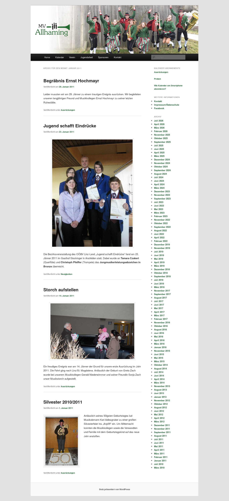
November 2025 (162, 134)
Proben (157, 78)
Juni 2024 (159, 180)
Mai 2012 (158, 414)
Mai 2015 (158, 357)
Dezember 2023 (162, 191)
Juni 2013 (159, 393)
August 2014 (160, 368)
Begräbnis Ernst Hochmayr (71, 80)
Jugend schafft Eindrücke (69, 126)
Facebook (159, 108)
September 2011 (162, 432)
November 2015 (162, 350)
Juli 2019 (158, 251)
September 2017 (162, 294)
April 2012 (159, 418)
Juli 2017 (158, 301)
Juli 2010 (158, 464)
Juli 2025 (158, 145)
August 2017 (160, 297)
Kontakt (117, 57)
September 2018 (162, 276)
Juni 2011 (159, 442)
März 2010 (159, 467)
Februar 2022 (160, 241)
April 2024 (159, 184)
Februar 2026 (160, 131)
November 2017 (162, 290)
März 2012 (159, 421)
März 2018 (159, 287)
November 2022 (162, 219)
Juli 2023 (158, 202)
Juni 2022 (159, 233)
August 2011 (160, 435)
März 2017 (159, 315)
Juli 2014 (158, 372)
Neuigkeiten (66, 274)
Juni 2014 (159, 375)
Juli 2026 (158, 120)
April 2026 (159, 124)
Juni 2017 (159, 304)
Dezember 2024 (162, 159)
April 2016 (159, 340)
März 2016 (159, 343)
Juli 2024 (158, 177)
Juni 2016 (159, 333)
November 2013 (162, 386)
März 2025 (159, 156)
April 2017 (159, 311)
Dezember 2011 (162, 425)
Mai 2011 (158, 446)
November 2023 (162, 194)
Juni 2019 (159, 255)
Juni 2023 (159, 205)
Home (47, 57)
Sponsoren (103, 57)
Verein (72, 57)
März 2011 (159, 453)
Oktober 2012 (161, 403)
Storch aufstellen (60, 289)
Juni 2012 (159, 410)
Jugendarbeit (86, 57)
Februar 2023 (160, 216)
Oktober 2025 (161, 138)
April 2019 (159, 262)
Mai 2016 (158, 336)
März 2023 (159, 212)
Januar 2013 (160, 396)
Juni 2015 (159, 354)
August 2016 (160, 329)
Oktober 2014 (161, 364)
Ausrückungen (68, 109)
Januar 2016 (160, 347)
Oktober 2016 (161, 326)
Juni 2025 (159, 149)
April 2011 (159, 449)
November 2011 (162, 428)
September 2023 (162, 198)
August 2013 (160, 389)
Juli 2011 (158, 439)
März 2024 (159, 187)
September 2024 (162, 170)
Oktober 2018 (161, 272)
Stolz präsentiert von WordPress (114, 489)
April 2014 (159, 379)
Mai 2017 (158, 308)
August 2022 (160, 230)
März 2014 (159, 382)
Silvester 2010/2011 (62, 402)
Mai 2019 (158, 258)
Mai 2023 (158, 209)
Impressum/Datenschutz (166, 104)
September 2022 (162, 226)
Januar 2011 (160, 460)
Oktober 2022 (161, 223)
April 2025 (159, 152)
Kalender (59, 57)
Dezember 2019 (162, 244)
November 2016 (162, 322)
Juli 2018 (158, 279)
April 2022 (159, 237)
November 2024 (162, 163)
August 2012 (160, 407)
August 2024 (160, 173)
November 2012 (162, 400)
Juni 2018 (159, 283)
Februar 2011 (160, 457)
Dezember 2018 (162, 269)
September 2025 (162, 141)
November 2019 (162, 248)
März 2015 (159, 361)
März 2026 (159, 127)
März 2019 (159, 265)
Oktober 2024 (161, 166)
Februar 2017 (160, 318)
